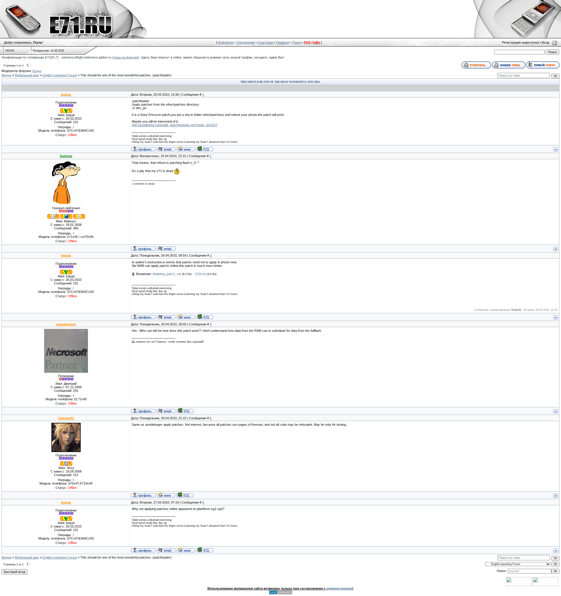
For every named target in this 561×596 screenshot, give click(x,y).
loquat (66, 94)
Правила (282, 42)
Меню (10, 50)
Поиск (296, 42)
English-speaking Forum (59, 75)
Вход (545, 42)
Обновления (245, 42)
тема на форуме (125, 57)
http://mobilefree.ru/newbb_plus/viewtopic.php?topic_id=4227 (174, 125)
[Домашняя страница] (185, 148)
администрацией (340, 588)
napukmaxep (66, 324)
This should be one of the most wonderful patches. (116, 75)
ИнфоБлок (225, 42)
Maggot (36, 71)
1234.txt (200, 274)
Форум (6, 75)
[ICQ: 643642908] (204, 148)
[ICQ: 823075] (185, 410)
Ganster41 (66, 418)
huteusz (66, 156)
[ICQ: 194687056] (184, 494)
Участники (265, 42)
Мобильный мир (27, 75)
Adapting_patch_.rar (167, 274)
